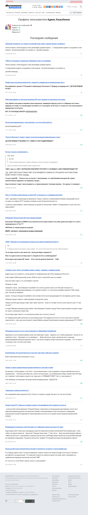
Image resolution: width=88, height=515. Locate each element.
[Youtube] (57, 7)
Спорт (43, 12)
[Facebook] (50, 7)
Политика (17, 12)
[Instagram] (59, 7)
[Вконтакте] (47, 7)
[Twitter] (54, 7)
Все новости (10, 12)
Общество (31, 12)
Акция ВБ (58, 12)
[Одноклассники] (52, 7)
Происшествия (50, 12)
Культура (38, 12)
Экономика (24, 12)
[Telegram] (62, 7)
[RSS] (45, 7)
